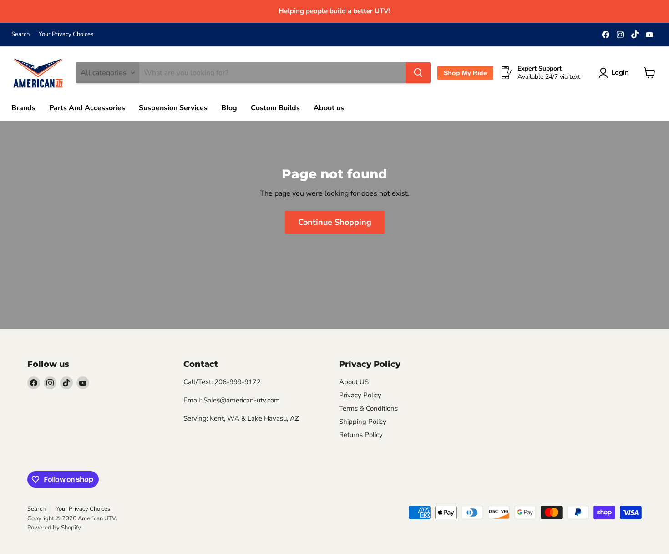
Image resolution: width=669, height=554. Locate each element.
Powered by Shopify (54, 528)
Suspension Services (173, 108)
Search (20, 34)
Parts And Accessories (87, 108)
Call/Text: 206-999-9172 (222, 381)
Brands (23, 108)
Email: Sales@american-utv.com (231, 400)
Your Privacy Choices (66, 34)
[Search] (418, 72)
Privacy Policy (360, 395)
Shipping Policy (362, 421)
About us (329, 108)
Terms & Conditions (368, 408)
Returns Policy (361, 434)
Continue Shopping (334, 222)
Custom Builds (275, 108)
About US (354, 381)
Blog (229, 108)
